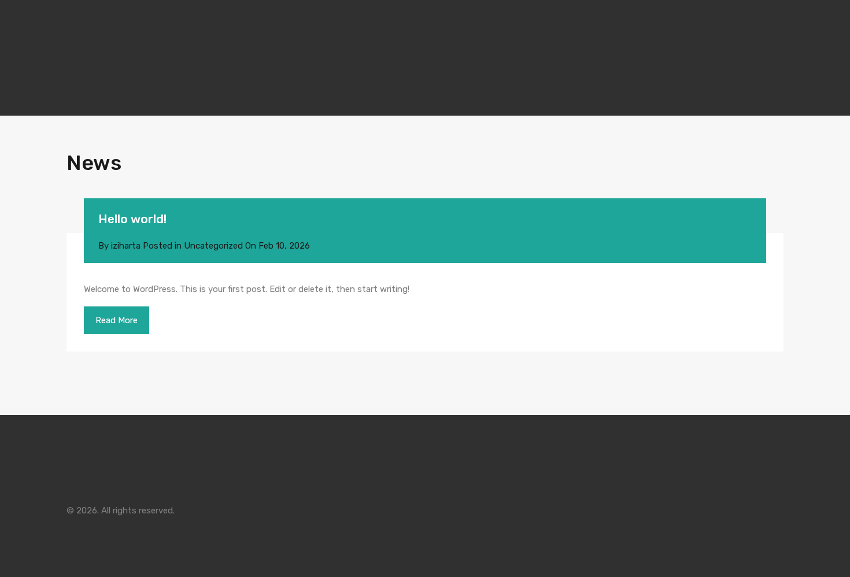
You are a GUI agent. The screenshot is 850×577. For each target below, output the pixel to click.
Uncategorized (213, 246)
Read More (116, 320)
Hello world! (132, 219)
